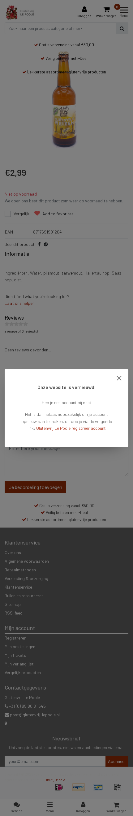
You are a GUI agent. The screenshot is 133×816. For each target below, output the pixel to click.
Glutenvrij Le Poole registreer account (71, 428)
